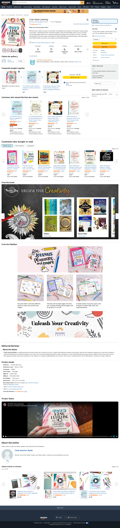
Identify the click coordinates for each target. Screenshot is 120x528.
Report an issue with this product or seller (42, 42)
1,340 (78, 171)
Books (79, 7)
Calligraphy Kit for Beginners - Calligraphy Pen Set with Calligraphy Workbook (27, 492)
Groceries (54, 7)
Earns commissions (19, 403)
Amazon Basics (28, 7)
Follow (20, 61)
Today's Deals (72, 7)
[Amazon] (6, 2)
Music (109, 7)
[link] (32, 77)
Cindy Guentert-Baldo (37, 22)
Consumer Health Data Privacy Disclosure (62, 523)
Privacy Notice (47, 523)
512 (108, 171)
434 (46, 171)
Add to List (98, 83)
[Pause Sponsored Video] (38, 488)
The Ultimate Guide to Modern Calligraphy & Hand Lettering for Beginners (98, 492)
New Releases (46, 7)
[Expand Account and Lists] (103, 3)
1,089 (62, 171)
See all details (33, 56)
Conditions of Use (38, 523)
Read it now (78, 61)
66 (30, 171)
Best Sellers (37, 7)
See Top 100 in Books (32, 382)
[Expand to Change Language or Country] (90, 3)
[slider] (56, 436)
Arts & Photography (10, 15)
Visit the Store (47, 236)
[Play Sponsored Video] (60, 481)
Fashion (97, 7)
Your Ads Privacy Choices (79, 523)
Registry (103, 7)
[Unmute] (117, 436)
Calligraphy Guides (13, 384)
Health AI (9, 7)
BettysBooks (104, 52)
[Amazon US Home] (43, 518)
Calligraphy (26, 15)
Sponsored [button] (4, 469)
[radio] (105, 21)
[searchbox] (48, 2)
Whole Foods (63, 7)
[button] (3, 7)
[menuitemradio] (114, 436)
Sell (92, 7)
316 (15, 171)
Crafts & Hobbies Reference (16, 386)
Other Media (19, 15)
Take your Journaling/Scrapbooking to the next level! (22, 405)
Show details (69, 85)
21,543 (94, 171)
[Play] (3, 436)
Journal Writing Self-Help (15, 389)
